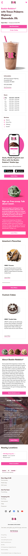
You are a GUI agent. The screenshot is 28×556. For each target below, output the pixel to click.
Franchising (4, 492)
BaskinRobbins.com (14, 393)
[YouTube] (22, 511)
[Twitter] (18, 511)
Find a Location (14, 463)
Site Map (2, 544)
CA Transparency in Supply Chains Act (8, 547)
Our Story (3, 498)
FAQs (2, 503)
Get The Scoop (14, 531)
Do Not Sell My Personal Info (6, 539)
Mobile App (4, 482)
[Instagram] (6, 511)
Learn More (14, 176)
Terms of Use (3, 537)
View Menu (14, 287)
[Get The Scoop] (14, 519)
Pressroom (4, 506)
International (4, 501)
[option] (14, 263)
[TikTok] (10, 511)
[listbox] (14, 263)
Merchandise (4, 480)
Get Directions (14, 26)
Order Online (14, 30)
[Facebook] (14, 511)
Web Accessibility (4, 549)
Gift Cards (4, 485)
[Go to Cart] (25, 2)
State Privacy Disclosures (6, 542)
